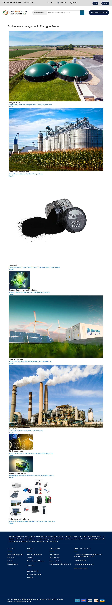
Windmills (47, 292)
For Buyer (50, 2)
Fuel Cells (37, 475)
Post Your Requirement (34, 554)
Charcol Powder (55, 267)
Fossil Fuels (12, 431)
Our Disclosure (54, 554)
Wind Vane (30, 475)
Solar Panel (12, 521)
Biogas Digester (47, 104)
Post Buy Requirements (99, 12)
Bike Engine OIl (48, 453)
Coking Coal (39, 431)
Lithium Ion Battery (23, 361)
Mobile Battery (33, 361)
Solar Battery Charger (36, 292)
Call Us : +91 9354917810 (12, 2)
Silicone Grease (38, 453)
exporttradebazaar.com (32, 599)
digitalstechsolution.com (23, 601)
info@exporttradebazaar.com (84, 564)
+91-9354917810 (80, 560)
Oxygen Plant (13, 104)
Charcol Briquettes (43, 267)
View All (11, 107)
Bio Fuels (40, 174)
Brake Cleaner (13, 453)
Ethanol (11, 174)
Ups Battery (42, 361)
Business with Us (32, 571)
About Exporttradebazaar (15, 554)
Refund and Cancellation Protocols (60, 564)
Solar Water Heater (22, 521)
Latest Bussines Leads (34, 574)
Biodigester (29, 104)
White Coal (31, 431)
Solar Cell (32, 521)
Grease (30, 453)
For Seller (62, 2)
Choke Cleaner (23, 453)
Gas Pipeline (22, 104)
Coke (10, 267)
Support (75, 2)
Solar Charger (19, 292)
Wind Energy (13, 475)
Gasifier (28, 174)
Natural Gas (23, 431)
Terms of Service (55, 558)
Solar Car (27, 292)
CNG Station (37, 104)
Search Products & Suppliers (36, 561)
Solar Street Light (49, 521)
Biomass (11, 292)
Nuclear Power (21, 475)
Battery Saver (13, 361)
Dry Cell (48, 361)
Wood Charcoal (32, 267)
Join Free (105, 3)
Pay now (30, 577)
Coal (18, 431)
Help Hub (10, 561)
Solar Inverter (39, 521)
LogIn (95, 3)
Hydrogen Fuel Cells (47, 475)
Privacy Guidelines (55, 561)
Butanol (33, 174)
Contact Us (10, 558)
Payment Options (12, 564)
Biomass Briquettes (20, 174)
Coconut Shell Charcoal (19, 267)
